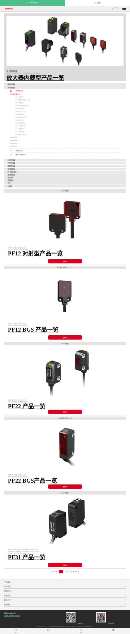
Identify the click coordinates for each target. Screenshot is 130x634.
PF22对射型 (19, 103)
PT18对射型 (19, 129)
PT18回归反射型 (21, 134)
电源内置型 (13, 137)
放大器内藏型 (14, 94)
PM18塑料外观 (20, 123)
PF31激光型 (19, 120)
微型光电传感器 (21, 155)
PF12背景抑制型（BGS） (24, 100)
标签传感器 (13, 143)
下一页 (75, 572)
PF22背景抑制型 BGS (22, 106)
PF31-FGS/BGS (20, 111)
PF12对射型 (19, 97)
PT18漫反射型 (20, 132)
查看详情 (65, 261)
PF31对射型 (19, 108)
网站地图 (78, 626)
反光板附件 (13, 146)
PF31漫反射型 (20, 114)
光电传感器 (19, 91)
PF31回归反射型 (21, 117)
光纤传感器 (19, 151)
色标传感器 (13, 140)
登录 (109, 9)
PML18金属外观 (21, 126)
